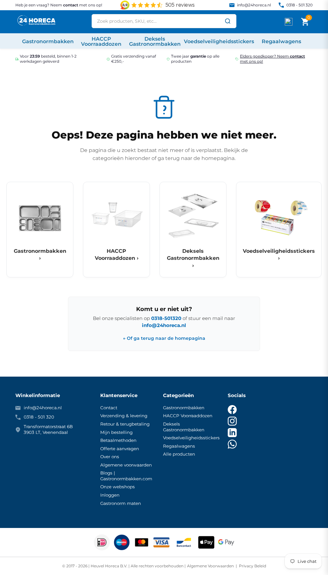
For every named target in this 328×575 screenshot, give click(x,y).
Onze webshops (117, 486)
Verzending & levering (123, 415)
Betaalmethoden (118, 440)
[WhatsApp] (232, 444)
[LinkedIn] (232, 432)
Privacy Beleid (252, 565)
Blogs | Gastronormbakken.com (126, 475)
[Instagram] (232, 421)
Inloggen (109, 495)
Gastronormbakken (183, 407)
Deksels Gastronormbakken (183, 426)
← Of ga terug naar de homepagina (164, 338)
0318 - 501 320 (299, 5)
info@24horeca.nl (254, 5)
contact (70, 5)
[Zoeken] (227, 21)
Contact (108, 407)
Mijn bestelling (116, 432)
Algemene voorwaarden (126, 464)
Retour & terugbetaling (125, 424)
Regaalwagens (179, 446)
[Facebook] (232, 409)
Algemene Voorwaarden (211, 565)
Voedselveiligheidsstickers (191, 437)
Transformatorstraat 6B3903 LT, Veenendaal (48, 429)
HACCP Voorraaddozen (187, 415)
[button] (305, 21)
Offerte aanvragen (119, 448)
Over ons (109, 456)
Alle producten (179, 454)
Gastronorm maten (120, 503)
